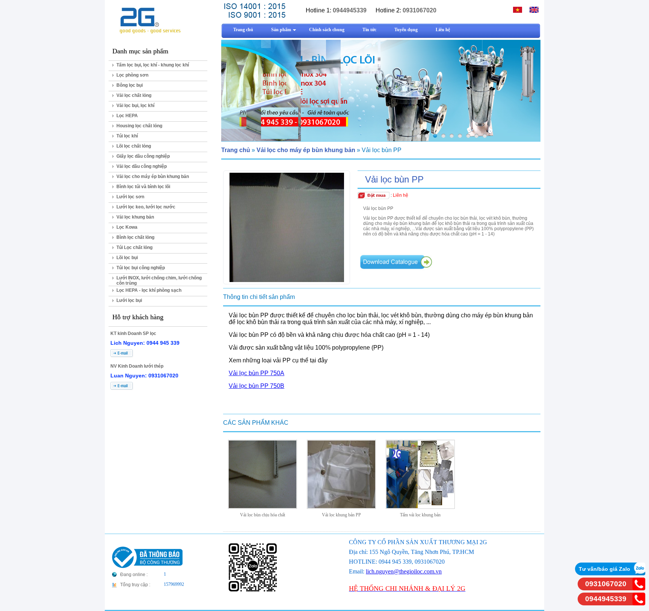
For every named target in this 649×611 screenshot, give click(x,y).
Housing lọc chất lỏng (139, 125)
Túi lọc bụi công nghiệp (140, 267)
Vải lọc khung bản (135, 217)
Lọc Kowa (126, 227)
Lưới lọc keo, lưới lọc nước (145, 207)
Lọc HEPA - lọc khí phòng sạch (148, 290)
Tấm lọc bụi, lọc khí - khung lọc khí (152, 65)
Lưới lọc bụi (129, 300)
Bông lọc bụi (129, 85)
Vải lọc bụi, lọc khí (135, 105)
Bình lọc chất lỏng (135, 237)
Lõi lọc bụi (127, 257)
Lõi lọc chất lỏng (133, 146)
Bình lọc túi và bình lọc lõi (143, 186)
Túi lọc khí (127, 136)
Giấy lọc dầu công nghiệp (143, 156)
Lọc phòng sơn (132, 75)
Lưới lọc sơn (130, 196)
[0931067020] (638, 588)
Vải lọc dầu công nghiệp (141, 166)
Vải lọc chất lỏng (133, 95)
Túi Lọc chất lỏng (134, 247)
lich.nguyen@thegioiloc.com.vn (404, 571)
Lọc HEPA (127, 115)
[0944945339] (638, 603)
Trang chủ (235, 150)
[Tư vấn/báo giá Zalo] (638, 573)
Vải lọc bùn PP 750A (256, 373)
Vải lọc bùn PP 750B (256, 386)
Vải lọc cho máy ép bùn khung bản (152, 176)
